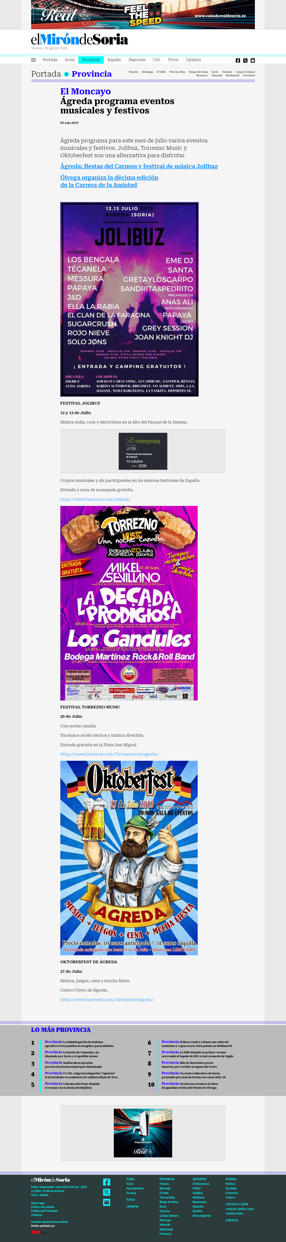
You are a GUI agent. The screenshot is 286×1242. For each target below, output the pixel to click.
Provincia (91, 60)
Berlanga (147, 72)
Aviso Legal (38, 1203)
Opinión (193, 60)
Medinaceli (232, 75)
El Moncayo (85, 91)
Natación (198, 1206)
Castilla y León (237, 1204)
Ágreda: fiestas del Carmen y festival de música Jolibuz (139, 166)
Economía (232, 1193)
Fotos (173, 60)
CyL (157, 60)
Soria (70, 60)
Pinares (133, 72)
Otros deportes (202, 1215)
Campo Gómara (245, 72)
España (114, 60)
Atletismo (198, 1197)
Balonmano (199, 1201)
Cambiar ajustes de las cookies (49, 1221)
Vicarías (227, 72)
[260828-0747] (143, 14)
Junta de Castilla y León (240, 1208)
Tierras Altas (177, 72)
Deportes (137, 60)
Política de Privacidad (44, 1210)
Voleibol (198, 1193)
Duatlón (197, 1211)
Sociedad (231, 1188)
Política (230, 1183)
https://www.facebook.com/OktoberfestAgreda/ (107, 999)
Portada (50, 60)
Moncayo (202, 75)
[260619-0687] (143, 451)
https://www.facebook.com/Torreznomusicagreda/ (109, 754)
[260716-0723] (143, 1133)
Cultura (230, 1197)
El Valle (161, 72)
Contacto (36, 1215)
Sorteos (232, 1220)
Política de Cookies (42, 1207)
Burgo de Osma (198, 72)
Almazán (216, 75)
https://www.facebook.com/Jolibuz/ (95, 499)
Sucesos (131, 1193)
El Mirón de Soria (79, 39)
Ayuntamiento (135, 1188)
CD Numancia (201, 1183)
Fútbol (197, 1188)
